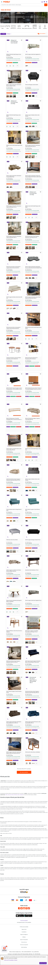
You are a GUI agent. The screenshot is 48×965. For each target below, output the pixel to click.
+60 (17, 65)
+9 (17, 611)
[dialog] (24, 960)
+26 (36, 126)
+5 (36, 247)
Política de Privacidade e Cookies (10, 960)
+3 (17, 308)
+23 (17, 490)
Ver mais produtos (24, 772)
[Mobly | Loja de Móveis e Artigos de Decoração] (6, 2)
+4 (17, 338)
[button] (9, 34)
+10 (36, 763)
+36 (36, 642)
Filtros (3, 33)
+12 (36, 156)
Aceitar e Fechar (43, 963)
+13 (36, 733)
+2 (17, 520)
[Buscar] (45, 4)
